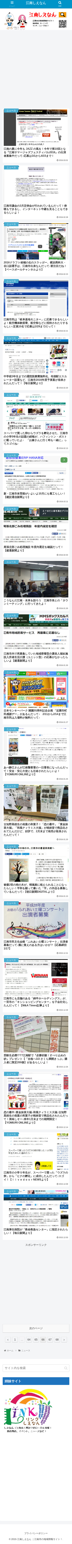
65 (36, 1339)
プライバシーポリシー (36, 1533)
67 (50, 1339)
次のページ (36, 1328)
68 (57, 1339)
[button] (66, 1368)
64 (28, 1339)
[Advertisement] (36, 68)
